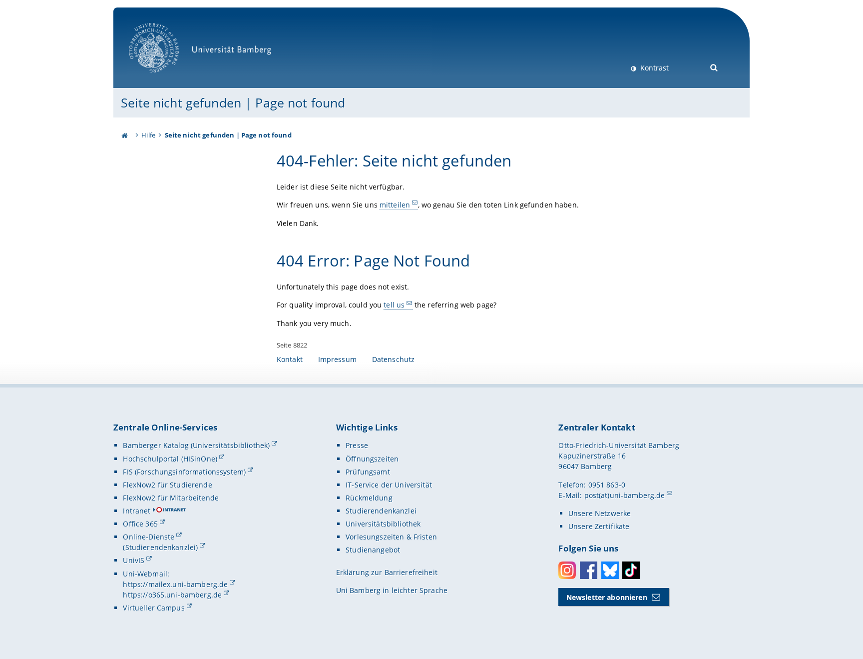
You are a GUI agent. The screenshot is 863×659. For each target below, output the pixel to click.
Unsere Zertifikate (599, 526)
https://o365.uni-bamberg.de (172, 595)
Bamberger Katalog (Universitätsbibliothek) (196, 445)
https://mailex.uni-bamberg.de (175, 584)
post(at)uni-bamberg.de (624, 495)
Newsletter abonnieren (606, 597)
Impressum (337, 359)
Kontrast (653, 67)
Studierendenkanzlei (381, 511)
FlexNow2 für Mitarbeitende (171, 497)
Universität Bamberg (164, 77)
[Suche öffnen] (714, 66)
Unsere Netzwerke (599, 513)
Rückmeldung (369, 497)
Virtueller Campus (153, 607)
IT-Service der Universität (389, 485)
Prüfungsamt (368, 471)
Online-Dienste (148, 537)
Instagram (567, 570)
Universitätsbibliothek (383, 523)
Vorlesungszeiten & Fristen (391, 537)
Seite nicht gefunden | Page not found (233, 102)
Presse (357, 445)
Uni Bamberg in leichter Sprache (391, 590)
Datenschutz (393, 359)
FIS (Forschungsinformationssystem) (184, 471)
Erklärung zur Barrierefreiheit (386, 572)
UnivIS (133, 560)
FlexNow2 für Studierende (167, 485)
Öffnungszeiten (372, 459)
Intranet (136, 511)
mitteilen (395, 205)
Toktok (631, 570)
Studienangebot (373, 549)
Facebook (588, 570)
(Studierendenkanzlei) (160, 547)
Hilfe (148, 135)
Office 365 (140, 523)
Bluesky (610, 570)
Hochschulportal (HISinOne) (170, 459)
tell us (394, 305)
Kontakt (290, 359)
